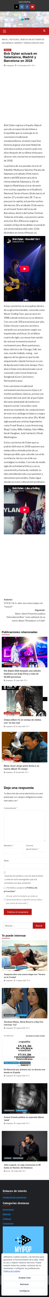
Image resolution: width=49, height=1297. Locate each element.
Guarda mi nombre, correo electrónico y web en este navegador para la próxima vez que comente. (23, 879)
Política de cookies (11, 1271)
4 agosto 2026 (20, 1076)
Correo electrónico (32, 847)
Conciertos (8, 1223)
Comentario (10, 808)
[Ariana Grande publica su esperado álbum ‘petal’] (24, 1098)
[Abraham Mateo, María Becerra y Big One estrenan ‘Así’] (24, 1003)
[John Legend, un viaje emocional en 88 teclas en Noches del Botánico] (24, 1146)
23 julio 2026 (17, 1171)
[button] (4, 30)
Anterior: (23, 603)
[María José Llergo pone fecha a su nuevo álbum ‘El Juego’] (24, 747)
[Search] (44, 30)
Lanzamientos (21, 967)
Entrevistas (8, 1209)
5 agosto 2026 (20, 1028)
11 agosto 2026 (21, 980)
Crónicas (8, 1158)
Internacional (9, 967)
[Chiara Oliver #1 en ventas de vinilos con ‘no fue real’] (24, 701)
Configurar (24, 1291)
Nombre (9, 845)
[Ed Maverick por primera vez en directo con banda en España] (24, 1051)
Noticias (7, 50)
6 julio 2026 (19, 680)
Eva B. (8, 1171)
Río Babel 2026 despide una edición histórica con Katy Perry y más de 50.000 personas (22, 674)
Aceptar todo (25, 1278)
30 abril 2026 (20, 772)
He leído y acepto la (20, 889)
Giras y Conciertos (11, 1063)
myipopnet (10, 65)
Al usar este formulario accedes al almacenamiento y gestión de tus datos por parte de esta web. (24, 899)
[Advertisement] (24, 97)
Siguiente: (25, 615)
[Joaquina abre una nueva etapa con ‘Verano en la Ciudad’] (24, 955)
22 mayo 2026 (20, 726)
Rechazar (24, 1284)
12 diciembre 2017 (24, 65)
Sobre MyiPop (24, 2)
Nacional (8, 664)
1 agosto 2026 (20, 1123)
